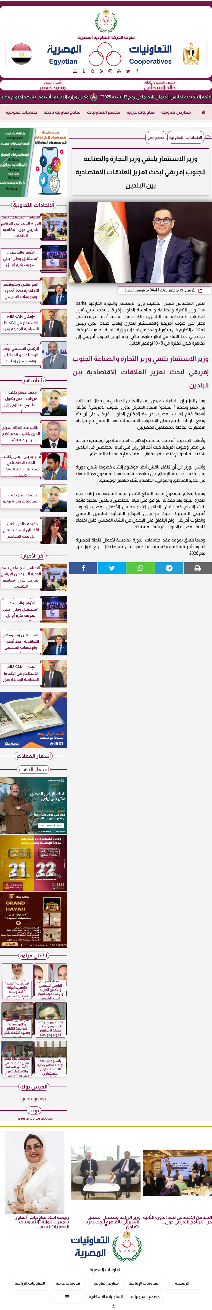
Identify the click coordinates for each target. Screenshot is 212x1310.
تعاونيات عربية (141, 112)
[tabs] (75, 71)
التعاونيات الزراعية (30, 1283)
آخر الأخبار (34, 556)
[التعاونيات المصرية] (33, 746)
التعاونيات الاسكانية (106, 1297)
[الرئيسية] (203, 112)
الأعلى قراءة (33, 956)
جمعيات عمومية (21, 112)
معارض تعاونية (176, 112)
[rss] (101, 71)
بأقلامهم (33, 380)
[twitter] (128, 71)
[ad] (33, 162)
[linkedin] (110, 71)
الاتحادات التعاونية (185, 137)
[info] (84, 71)
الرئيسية (182, 1283)
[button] (6, 163)
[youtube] (119, 71)
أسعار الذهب (33, 769)
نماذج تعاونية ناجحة (62, 112)
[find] (92, 71)
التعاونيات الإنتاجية (144, 1283)
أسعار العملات (34, 756)
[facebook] (136, 71)
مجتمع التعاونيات (103, 112)
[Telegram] (169, 568)
